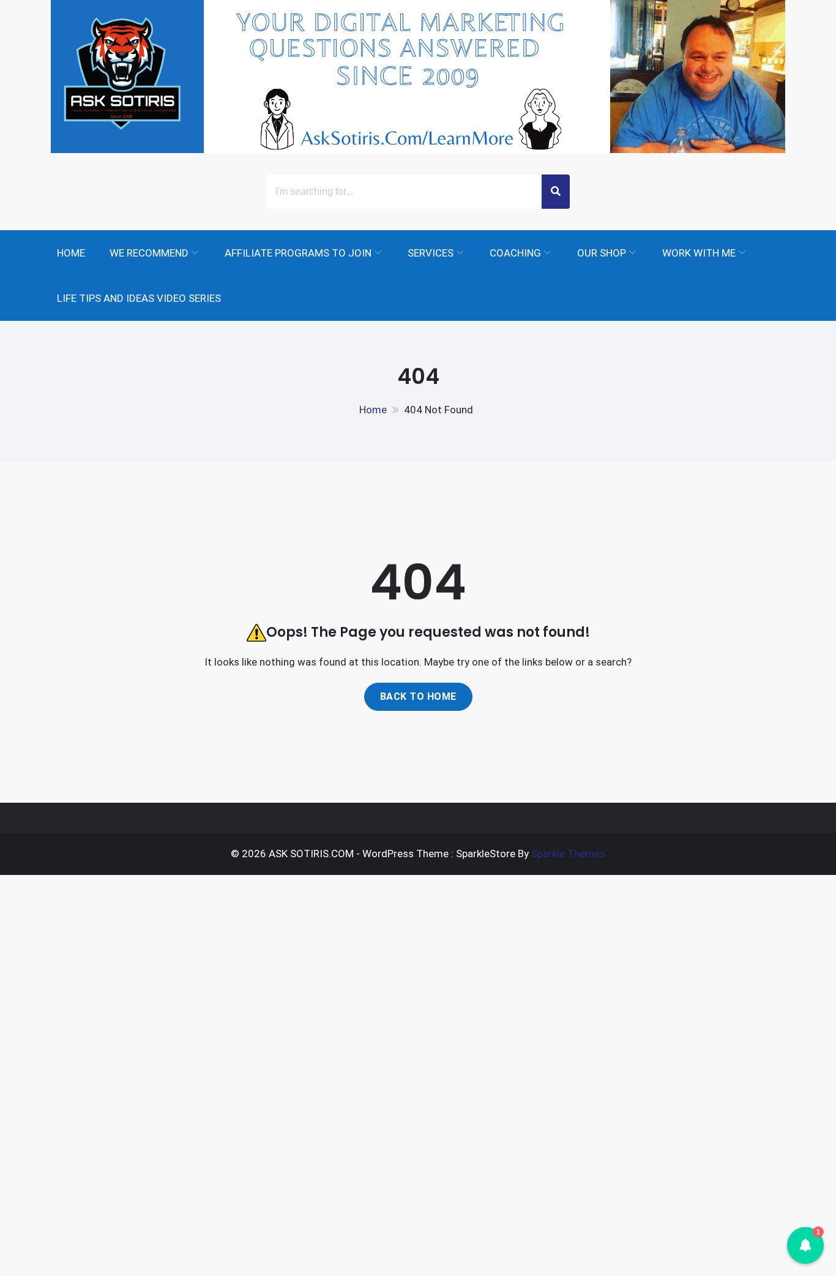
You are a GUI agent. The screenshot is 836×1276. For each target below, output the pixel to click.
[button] (805, 1245)
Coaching (515, 253)
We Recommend (149, 253)
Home (71, 253)
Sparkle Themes (568, 853)
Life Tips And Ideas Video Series (139, 298)
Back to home (418, 696)
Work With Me (699, 253)
